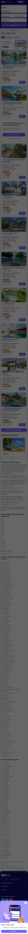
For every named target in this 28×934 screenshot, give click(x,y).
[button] (14, 931)
